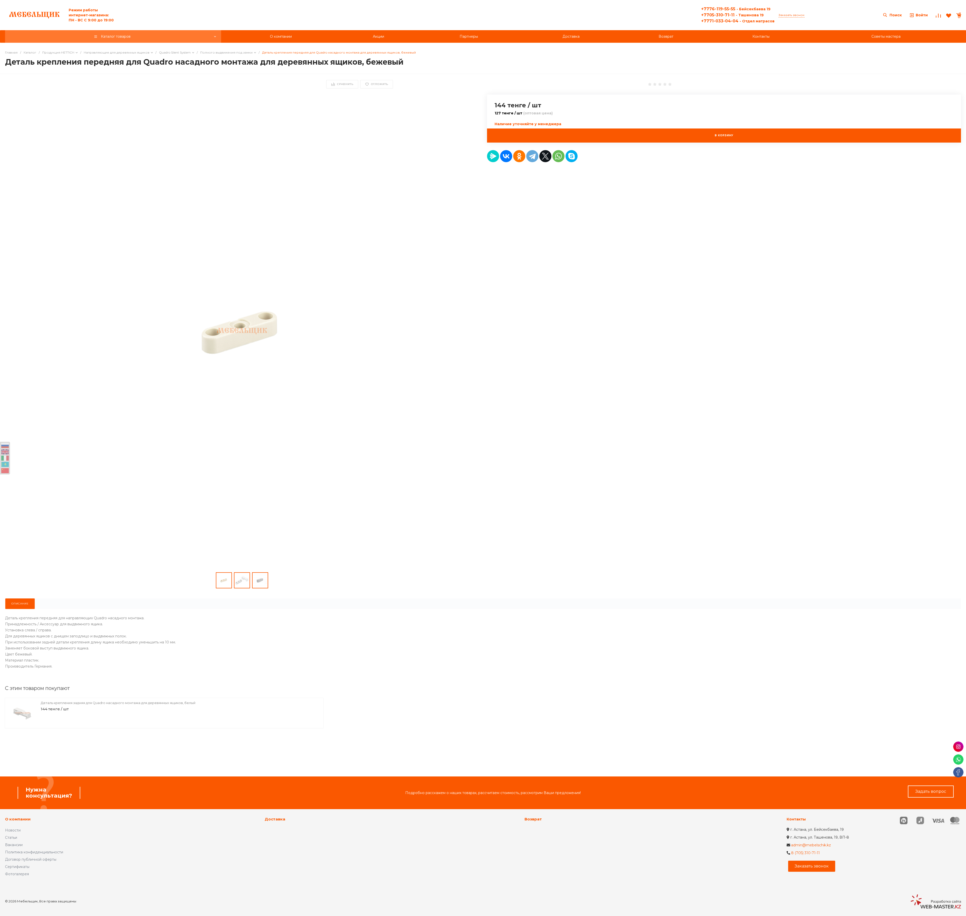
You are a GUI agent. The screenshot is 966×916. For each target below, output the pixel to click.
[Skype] (572, 156)
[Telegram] (532, 156)
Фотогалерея (17, 874)
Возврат (533, 819)
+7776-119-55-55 (736, 9)
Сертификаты (17, 866)
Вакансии (14, 845)
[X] (545, 156)
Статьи (11, 837)
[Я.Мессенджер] (493, 156)
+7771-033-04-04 (738, 21)
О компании (18, 819)
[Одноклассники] (519, 156)
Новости (13, 830)
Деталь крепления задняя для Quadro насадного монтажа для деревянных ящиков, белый (118, 703)
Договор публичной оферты (30, 859)
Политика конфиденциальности (34, 852)
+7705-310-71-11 (732, 15)
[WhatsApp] (558, 156)
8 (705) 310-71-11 (805, 853)
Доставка (275, 819)
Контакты (796, 819)
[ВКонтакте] (506, 156)
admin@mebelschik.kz (811, 845)
